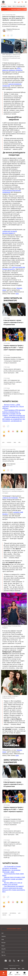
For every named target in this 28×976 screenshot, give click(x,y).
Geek (23, 968)
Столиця (6, 968)
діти (19, 913)
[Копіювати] (11, 35)
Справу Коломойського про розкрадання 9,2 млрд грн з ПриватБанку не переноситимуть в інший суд (14, 392)
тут (17, 293)
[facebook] (6, 961)
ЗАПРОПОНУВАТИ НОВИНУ (14, 928)
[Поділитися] (7, 35)
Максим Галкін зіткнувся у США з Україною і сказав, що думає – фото (13, 879)
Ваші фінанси (13, 968)
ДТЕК (3, 442)
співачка (4, 914)
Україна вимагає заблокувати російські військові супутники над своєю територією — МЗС (13, 371)
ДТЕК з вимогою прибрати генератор (12, 69)
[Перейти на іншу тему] (19, 2)
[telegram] (18, 961)
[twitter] (14, 961)
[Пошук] (22, 2)
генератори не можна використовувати (9, 232)
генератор (9, 442)
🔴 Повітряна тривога (15, 9)
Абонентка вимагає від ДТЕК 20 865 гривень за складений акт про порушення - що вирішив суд (13, 419)
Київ (19, 442)
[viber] (22, 961)
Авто (19, 968)
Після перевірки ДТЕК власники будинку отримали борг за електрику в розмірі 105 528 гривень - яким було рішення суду (13, 412)
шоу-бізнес (4, 913)
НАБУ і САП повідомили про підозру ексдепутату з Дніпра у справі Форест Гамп (12, 382)
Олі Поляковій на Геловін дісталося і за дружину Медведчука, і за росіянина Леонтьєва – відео (11, 869)
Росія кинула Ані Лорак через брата (13, 874)
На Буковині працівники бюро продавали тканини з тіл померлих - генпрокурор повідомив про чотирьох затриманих (14, 360)
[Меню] (26, 2)
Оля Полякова (13, 913)
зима (15, 442)
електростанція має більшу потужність (13, 268)
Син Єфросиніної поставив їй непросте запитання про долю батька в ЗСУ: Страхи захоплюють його (13, 888)
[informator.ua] (3, 2)
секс (10, 914)
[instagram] (10, 961)
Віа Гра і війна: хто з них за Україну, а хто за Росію (12, 883)
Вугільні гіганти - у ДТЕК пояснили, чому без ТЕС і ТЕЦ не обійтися (13, 406)
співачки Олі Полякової (10, 498)
